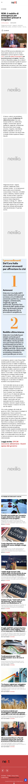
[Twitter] (6, 769)
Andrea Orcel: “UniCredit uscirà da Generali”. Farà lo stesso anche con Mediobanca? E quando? (13, 601)
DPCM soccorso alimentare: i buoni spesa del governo (13, 444)
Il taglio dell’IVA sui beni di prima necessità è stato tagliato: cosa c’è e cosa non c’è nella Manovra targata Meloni (13, 629)
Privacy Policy (15, 775)
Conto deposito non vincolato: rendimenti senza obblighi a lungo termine (13, 545)
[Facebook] (1, 769)
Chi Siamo (3, 775)
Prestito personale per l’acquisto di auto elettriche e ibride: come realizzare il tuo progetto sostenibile (13, 517)
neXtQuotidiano (5, 22)
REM (2, 56)
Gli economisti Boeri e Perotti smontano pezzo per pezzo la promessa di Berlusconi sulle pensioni (12, 739)
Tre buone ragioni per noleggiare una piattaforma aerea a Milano (13, 685)
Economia (3, 9)
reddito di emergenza (16, 56)
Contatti (9, 775)
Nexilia (3, 524)
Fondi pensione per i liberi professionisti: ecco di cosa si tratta (12, 657)
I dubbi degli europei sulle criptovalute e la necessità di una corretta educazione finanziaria (13, 573)
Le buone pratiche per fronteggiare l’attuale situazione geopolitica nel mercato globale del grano (13, 712)
